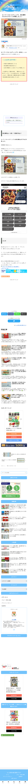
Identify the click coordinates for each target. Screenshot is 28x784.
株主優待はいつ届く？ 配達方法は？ (14, 120)
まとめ (8, 122)
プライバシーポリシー (7, 603)
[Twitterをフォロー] (14, 320)
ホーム (7, 774)
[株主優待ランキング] (15, 668)
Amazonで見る (14, 433)
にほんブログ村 (4, 268)
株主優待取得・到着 (6, 276)
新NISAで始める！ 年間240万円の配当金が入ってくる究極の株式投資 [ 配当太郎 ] (13, 690)
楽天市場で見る (14, 437)
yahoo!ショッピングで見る (14, 440)
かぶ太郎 (14, 619)
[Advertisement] (14, 99)
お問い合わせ (5, 597)
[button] (24, 313)
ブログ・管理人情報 (6, 600)
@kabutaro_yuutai (13, 47)
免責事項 (4, 605)
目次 (13, 117)
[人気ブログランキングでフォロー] (7, 735)
